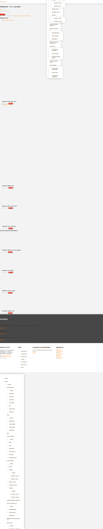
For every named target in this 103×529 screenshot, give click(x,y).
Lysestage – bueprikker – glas (8, 185)
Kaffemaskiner (21, 15)
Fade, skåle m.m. (15, 15)
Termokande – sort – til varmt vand (9, 226)
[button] (101, 1)
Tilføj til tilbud (2, 14)
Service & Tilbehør (27, 15)
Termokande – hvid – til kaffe (7, 398)
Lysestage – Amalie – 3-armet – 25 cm (9, 206)
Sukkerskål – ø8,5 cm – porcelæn (8, 482)
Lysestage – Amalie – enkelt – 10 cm (9, 101)
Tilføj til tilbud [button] (11, 103)
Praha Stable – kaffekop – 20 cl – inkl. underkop (11, 314)
